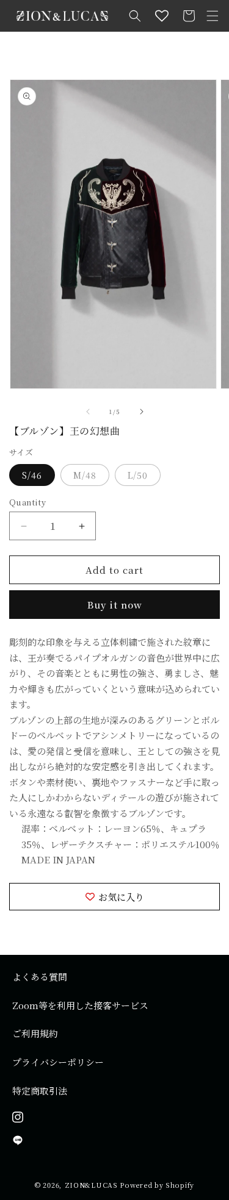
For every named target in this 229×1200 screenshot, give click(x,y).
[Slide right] (141, 411)
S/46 (32, 475)
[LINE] (114, 1140)
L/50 (138, 475)
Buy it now (114, 604)
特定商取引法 (39, 1090)
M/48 (84, 475)
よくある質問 (39, 976)
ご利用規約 (35, 1033)
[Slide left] (88, 411)
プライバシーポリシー (58, 1061)
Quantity (27, 502)
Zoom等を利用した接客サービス (80, 1005)
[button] (135, 15)
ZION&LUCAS (91, 1185)
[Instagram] (114, 1117)
